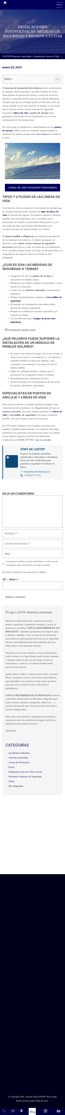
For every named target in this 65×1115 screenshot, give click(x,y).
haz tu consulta (43, 440)
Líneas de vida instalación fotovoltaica (32, 187)
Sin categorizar (16, 786)
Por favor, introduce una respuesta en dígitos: (24, 572)
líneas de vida (21, 113)
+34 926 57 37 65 (32, 475)
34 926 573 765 (25, 440)
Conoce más (32, 865)
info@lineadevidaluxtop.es (37, 471)
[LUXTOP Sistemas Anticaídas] (15, 4)
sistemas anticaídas (11, 411)
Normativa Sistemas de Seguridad (25, 776)
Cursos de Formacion (19, 762)
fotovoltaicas (42, 134)
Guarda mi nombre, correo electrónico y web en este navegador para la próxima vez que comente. (32, 563)
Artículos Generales (18, 757)
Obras (11, 781)
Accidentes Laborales (19, 753)
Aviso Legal (40, 1068)
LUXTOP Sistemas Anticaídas (17, 56)
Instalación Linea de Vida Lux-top (25, 772)
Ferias (11, 767)
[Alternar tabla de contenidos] (55, 79)
